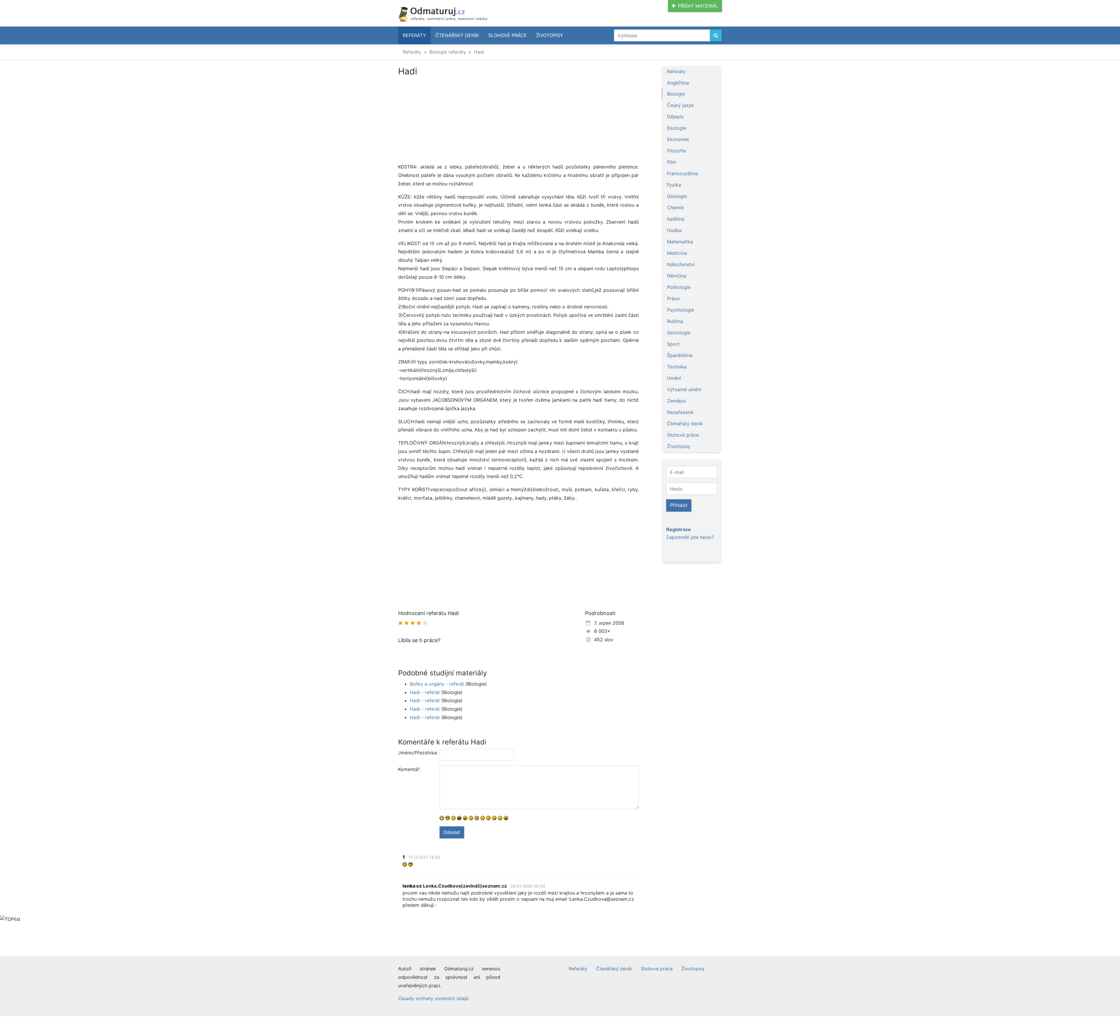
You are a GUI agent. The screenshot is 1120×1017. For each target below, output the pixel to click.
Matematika (680, 242)
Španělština (679, 355)
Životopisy (549, 35)
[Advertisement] (447, 119)
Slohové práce (507, 35)
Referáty (414, 35)
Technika (677, 367)
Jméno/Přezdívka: (416, 753)
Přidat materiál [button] (698, 6)
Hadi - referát (425, 692)
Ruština (675, 321)
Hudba (674, 230)
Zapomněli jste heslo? (690, 537)
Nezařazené (680, 412)
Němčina (676, 276)
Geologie (677, 196)
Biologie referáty (447, 52)
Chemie (675, 207)
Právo (673, 298)
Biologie (676, 94)
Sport (673, 344)
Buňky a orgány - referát (437, 684)
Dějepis (675, 117)
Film (671, 162)
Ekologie (676, 128)
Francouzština (682, 173)
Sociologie (678, 333)
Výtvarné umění (684, 389)
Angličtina (678, 83)
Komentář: (409, 769)
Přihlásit (678, 505)
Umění (674, 378)
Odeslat (451, 832)
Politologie (679, 287)
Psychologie (680, 310)
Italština (675, 219)
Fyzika (674, 185)
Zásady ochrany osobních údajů (433, 998)
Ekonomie (678, 139)
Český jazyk (680, 105)
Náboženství (681, 264)
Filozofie (676, 151)
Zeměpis (676, 401)
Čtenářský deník (457, 35)
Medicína (677, 253)
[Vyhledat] (716, 35)
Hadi (479, 52)
